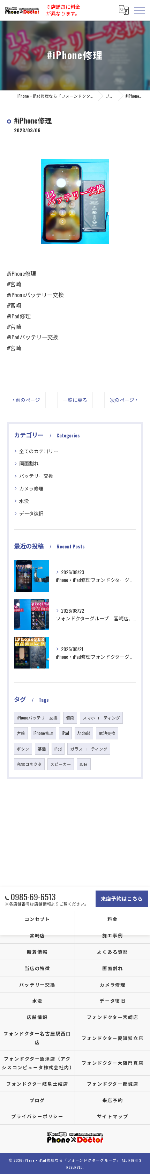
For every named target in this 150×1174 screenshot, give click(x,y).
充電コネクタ (29, 764)
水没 (24, 500)
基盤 (42, 749)
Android (83, 733)
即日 (84, 764)
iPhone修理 (43, 733)
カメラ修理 (31, 488)
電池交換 (107, 733)
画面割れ (29, 463)
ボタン (23, 749)
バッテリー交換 (36, 475)
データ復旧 (31, 513)
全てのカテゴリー (38, 451)
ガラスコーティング (88, 749)
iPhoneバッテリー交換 (37, 718)
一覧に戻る (75, 399)
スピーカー (60, 764)
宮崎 (21, 733)
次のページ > (123, 399)
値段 (70, 718)
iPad (65, 733)
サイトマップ (112, 1116)
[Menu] (139, 10)
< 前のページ (26, 399)
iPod (58, 749)
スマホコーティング (101, 718)
